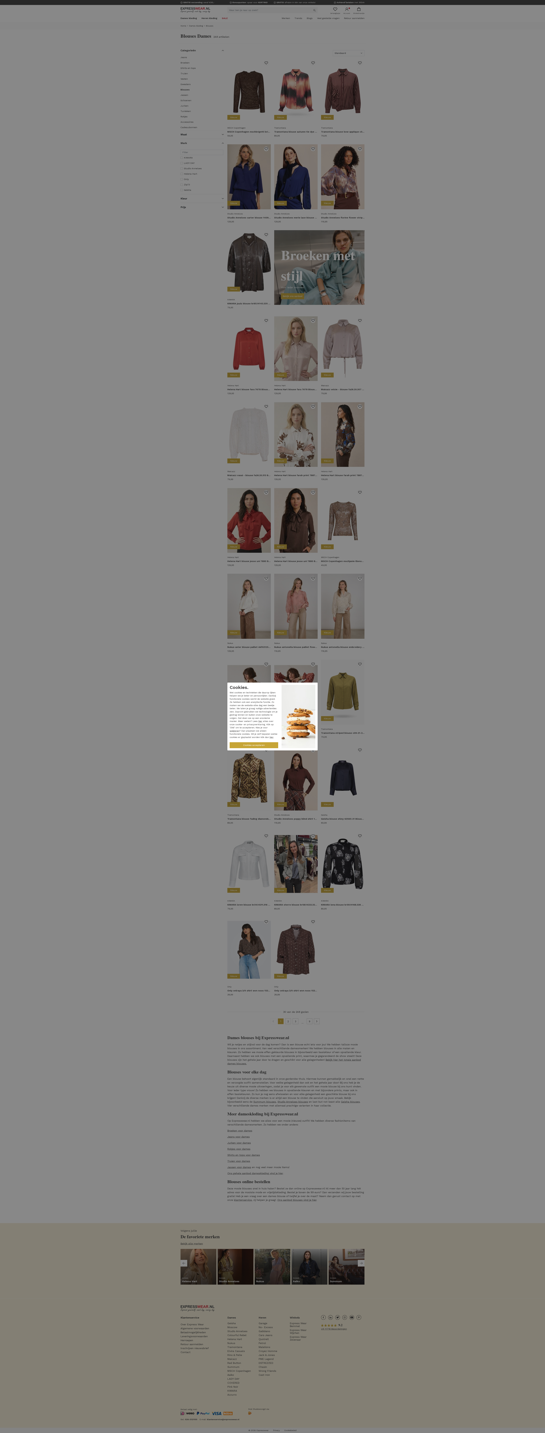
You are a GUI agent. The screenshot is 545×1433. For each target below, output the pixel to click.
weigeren (234, 731)
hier (260, 721)
